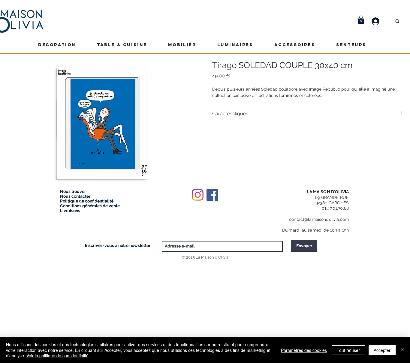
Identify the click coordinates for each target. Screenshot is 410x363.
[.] (378, 21)
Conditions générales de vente (90, 205)
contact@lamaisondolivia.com (319, 219)
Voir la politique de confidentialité (57, 355)
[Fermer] (402, 350)
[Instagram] (197, 195)
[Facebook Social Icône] (212, 195)
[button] (360, 20)
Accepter (382, 350)
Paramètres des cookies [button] (304, 350)
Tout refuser (348, 350)
